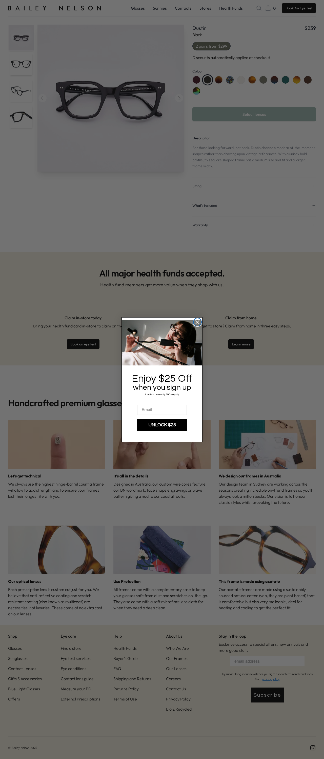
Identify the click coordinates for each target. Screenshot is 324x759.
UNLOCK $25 (162, 424)
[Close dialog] (197, 322)
